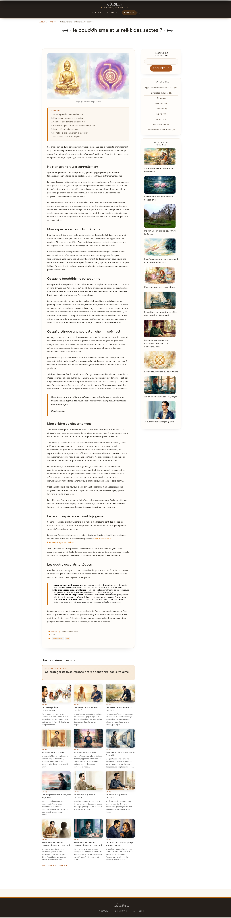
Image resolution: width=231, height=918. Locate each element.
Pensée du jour (161, 124)
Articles (129, 13)
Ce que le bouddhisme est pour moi (69, 121)
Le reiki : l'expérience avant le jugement (70, 133)
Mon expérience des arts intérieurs (68, 118)
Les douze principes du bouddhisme (161, 372)
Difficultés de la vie (161, 93)
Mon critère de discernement (66, 129)
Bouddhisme (58, 638)
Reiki (67, 638)
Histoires (161, 103)
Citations (113, 13)
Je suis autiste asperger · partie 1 (159, 422)
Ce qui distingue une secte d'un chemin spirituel (74, 125)
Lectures (161, 108)
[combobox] (161, 61)
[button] (139, 12)
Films (161, 98)
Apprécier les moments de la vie (161, 87)
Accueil (97, 13)
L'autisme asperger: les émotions (159, 287)
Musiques (161, 119)
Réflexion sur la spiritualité (161, 129)
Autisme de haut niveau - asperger (160, 397)
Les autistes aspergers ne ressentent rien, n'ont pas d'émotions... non (156, 343)
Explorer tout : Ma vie (56, 866)
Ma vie (53, 22)
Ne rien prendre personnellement (68, 114)
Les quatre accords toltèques (66, 136)
